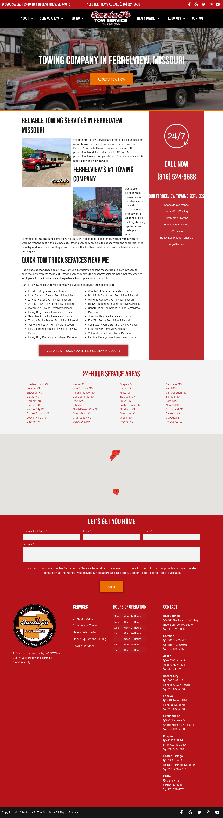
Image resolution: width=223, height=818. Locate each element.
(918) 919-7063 (175, 749)
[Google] (196, 4)
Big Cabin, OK (127, 396)
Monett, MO (172, 404)
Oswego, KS (173, 417)
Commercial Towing (176, 217)
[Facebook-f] (189, 4)
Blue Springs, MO (83, 388)
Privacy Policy (27, 657)
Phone (147, 531)
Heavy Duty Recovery (176, 224)
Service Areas (49, 18)
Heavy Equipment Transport (176, 237)
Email (87, 531)
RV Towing (176, 231)
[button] (116, 492)
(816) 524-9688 (130, 4)
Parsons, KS (173, 413)
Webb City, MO (174, 388)
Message (28, 544)
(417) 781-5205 (175, 669)
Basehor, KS (34, 421)
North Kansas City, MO (86, 409)
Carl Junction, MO (176, 392)
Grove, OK (125, 400)
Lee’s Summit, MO (83, 396)
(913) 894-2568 (176, 689)
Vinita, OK (125, 392)
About (25, 18)
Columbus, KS (127, 413)
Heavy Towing (146, 18)
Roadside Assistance (176, 204)
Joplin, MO (125, 417)
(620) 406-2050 (176, 769)
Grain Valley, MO (82, 417)
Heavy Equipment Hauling (89, 639)
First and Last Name (35, 531)
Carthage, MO (174, 384)
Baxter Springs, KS (130, 404)
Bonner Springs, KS (38, 413)
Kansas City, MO (82, 384)
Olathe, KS (33, 396)
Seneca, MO (173, 396)
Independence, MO (84, 392)
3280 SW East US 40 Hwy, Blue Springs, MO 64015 (37, 4)
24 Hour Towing (83, 618)
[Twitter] (203, 4)
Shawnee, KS (34, 392)
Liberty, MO (79, 404)
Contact (197, 18)
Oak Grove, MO (81, 421)
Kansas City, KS (36, 409)
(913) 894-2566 (176, 709)
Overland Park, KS (37, 384)
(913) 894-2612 (175, 649)
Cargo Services (176, 244)
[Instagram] (211, 4)
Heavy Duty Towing (176, 211)
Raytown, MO (80, 400)
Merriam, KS (34, 400)
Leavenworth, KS (37, 417)
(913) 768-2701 (130, 8)
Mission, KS (33, 404)
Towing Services (84, 645)
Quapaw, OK (126, 384)
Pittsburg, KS (127, 409)
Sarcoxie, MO (173, 400)
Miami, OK (125, 388)
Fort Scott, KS (174, 421)
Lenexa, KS (33, 388)
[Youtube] (218, 4)
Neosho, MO (126, 421)
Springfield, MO (175, 409)
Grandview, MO (81, 413)
